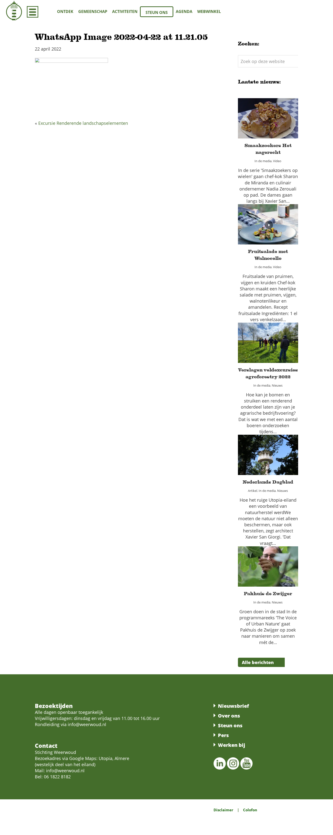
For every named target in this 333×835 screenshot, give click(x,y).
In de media (261, 127)
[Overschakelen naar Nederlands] (319, 11)
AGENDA (184, 11)
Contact (46, 746)
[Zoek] (46, 11)
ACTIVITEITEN (124, 11)
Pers (223, 735)
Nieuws (281, 352)
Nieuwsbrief (233, 706)
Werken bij (231, 745)
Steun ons (230, 725)
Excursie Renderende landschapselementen (83, 123)
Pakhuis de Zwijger (268, 563)
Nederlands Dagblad (268, 451)
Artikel (247, 461)
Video (280, 127)
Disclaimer (223, 809)
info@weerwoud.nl (65, 770)
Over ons (229, 715)
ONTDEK (65, 11)
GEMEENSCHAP (92, 11)
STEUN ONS (157, 12)
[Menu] (32, 11)
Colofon (250, 809)
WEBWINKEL (209, 11)
